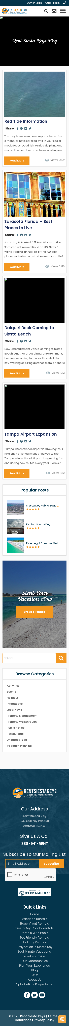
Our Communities (34, 961)
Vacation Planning (19, 746)
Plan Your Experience (34, 965)
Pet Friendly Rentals (34, 937)
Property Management (22, 716)
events (11, 692)
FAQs (34, 975)
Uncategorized (17, 740)
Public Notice (15, 728)
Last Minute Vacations (34, 951)
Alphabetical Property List (34, 984)
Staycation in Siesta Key (34, 947)
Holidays (13, 698)
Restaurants (15, 734)
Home (34, 914)
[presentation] (30, 874)
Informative (15, 704)
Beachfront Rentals (34, 923)
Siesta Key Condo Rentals (34, 928)
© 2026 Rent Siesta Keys (27, 1016)
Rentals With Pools (34, 933)
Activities (13, 686)
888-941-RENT (34, 843)
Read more (17, 160)
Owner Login (34, 3)
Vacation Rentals (34, 919)
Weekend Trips (34, 956)
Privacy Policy (44, 1020)
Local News (14, 710)
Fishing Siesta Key (38, 524)
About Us (34, 979)
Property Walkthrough (22, 722)
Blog (34, 970)
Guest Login (52, 3)
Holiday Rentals (34, 942)
